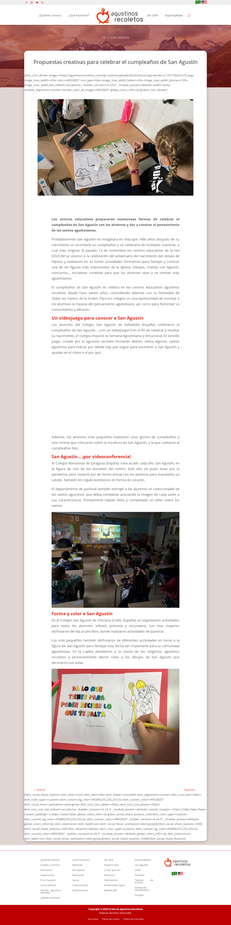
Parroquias (78, 870)
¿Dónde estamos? (50, 898)
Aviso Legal (93, 919)
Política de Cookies (111, 919)
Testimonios (111, 880)
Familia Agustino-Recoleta (50, 891)
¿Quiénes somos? (50, 15)
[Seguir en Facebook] (26, 3)
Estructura (46, 870)
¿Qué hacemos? (78, 15)
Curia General (48, 885)
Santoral (139, 875)
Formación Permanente (142, 889)
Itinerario (109, 875)
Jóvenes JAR (110, 890)
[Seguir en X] (42, 3)
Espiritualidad (174, 15)
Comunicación (80, 885)
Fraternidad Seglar (114, 885)
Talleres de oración (144, 881)
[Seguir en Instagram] (32, 3)
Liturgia (139, 895)
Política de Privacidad (133, 919)
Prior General (47, 880)
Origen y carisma (50, 865)
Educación (78, 875)
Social (75, 880)
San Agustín (141, 865)
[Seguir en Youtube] (37, 3)
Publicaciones (80, 890)
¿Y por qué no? (112, 870)
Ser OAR (152, 15)
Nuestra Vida (111, 865)
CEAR (138, 870)
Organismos (47, 875)
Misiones (77, 865)
